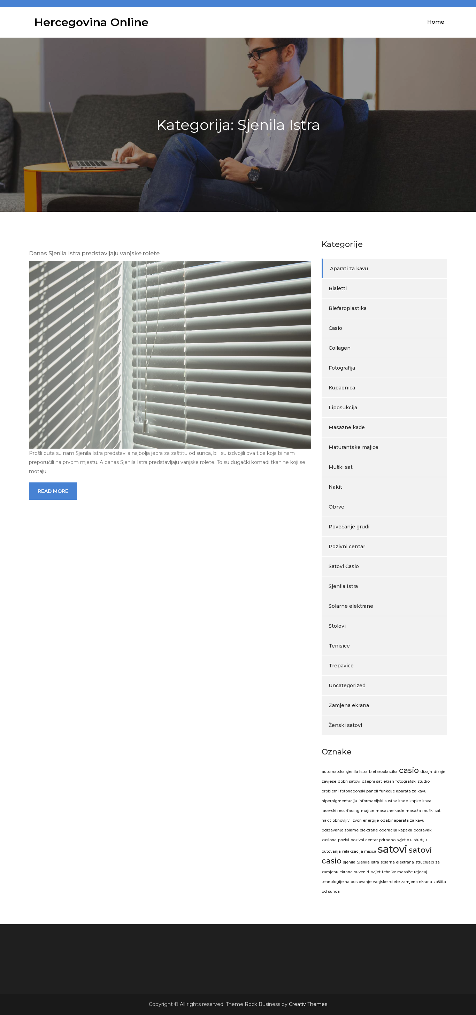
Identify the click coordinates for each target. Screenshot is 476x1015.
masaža (413, 810)
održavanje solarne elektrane (350, 830)
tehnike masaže (397, 872)
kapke (415, 801)
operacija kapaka (395, 830)
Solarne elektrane (351, 606)
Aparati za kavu (349, 268)
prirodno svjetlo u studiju (403, 840)
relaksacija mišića (359, 851)
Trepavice (341, 666)
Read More (53, 491)
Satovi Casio (344, 566)
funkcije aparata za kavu (403, 791)
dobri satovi (349, 781)
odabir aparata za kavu (402, 820)
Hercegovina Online (91, 22)
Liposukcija (343, 407)
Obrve (336, 507)
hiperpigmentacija (339, 801)
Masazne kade (347, 427)
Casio (335, 328)
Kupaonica (342, 388)
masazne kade (390, 810)
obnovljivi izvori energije (355, 820)
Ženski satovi (345, 725)
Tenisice (339, 646)
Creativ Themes (308, 1004)
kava (426, 801)
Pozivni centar (347, 546)
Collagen (340, 348)
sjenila (349, 862)
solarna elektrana (397, 862)
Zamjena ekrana (349, 705)
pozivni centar (364, 840)
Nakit (335, 487)
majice (367, 810)
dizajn (426, 771)
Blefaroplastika (348, 308)
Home (435, 21)
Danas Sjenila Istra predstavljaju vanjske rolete (94, 253)
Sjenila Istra (343, 586)
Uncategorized (347, 685)
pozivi (343, 840)
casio (409, 770)
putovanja (331, 851)
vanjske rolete (386, 882)
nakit (326, 820)
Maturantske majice (353, 447)
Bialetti (338, 288)
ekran (388, 781)
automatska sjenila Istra (345, 771)
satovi (392, 849)
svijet (375, 872)
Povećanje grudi (349, 527)
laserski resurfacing (341, 810)
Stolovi (337, 626)
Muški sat (341, 467)
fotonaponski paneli (359, 791)
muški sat (431, 810)
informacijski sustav (378, 801)
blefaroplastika (383, 771)
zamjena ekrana (416, 882)
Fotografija (342, 368)
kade (403, 801)
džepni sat (372, 781)
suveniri (361, 872)
